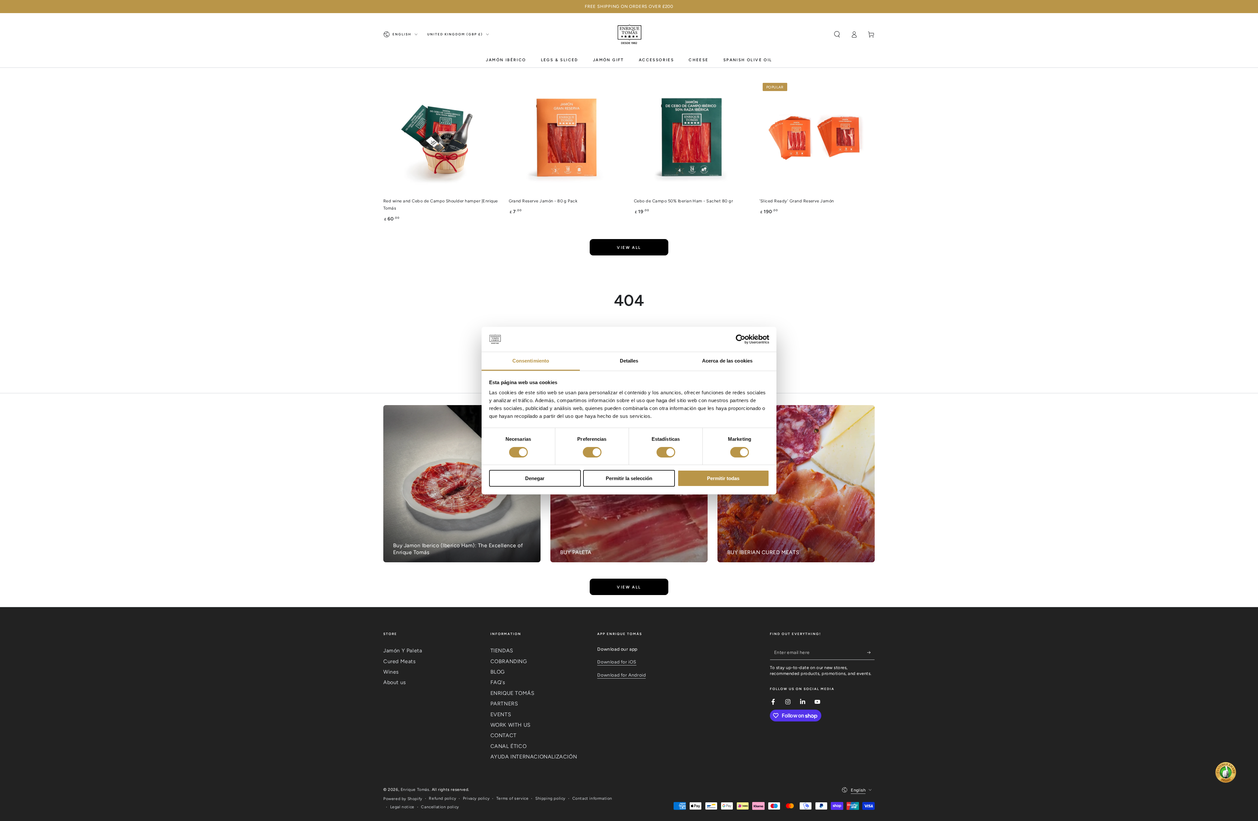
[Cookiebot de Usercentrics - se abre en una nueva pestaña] (740, 339)
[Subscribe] (871, 652)
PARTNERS (504, 703)
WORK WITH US (510, 725)
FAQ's (497, 682)
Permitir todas (723, 478)
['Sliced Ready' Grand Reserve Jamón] (817, 137)
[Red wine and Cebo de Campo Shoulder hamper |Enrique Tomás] (441, 137)
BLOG (497, 672)
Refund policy (442, 798)
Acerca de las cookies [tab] (727, 361)
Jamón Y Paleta (402, 650)
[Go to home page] (629, 34)
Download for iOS (617, 662)
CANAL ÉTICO (508, 746)
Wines (391, 672)
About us (394, 682)
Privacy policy (476, 798)
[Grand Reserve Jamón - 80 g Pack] (566, 137)
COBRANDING (508, 661)
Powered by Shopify (402, 798)
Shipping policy (550, 798)
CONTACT (503, 735)
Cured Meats (399, 661)
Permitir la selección (629, 478)
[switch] (592, 452)
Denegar (534, 478)
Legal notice (402, 807)
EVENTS (500, 714)
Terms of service (512, 798)
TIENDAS (501, 650)
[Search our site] (837, 34)
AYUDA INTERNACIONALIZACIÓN (533, 757)
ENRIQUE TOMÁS (512, 693)
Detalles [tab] (629, 361)
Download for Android (621, 675)
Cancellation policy (440, 807)
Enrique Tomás (415, 789)
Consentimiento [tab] (530, 361)
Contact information (592, 798)
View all (629, 247)
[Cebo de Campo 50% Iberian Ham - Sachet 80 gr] (692, 137)
